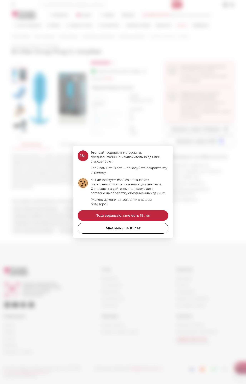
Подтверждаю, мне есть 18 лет (123, 215)
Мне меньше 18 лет (123, 228)
